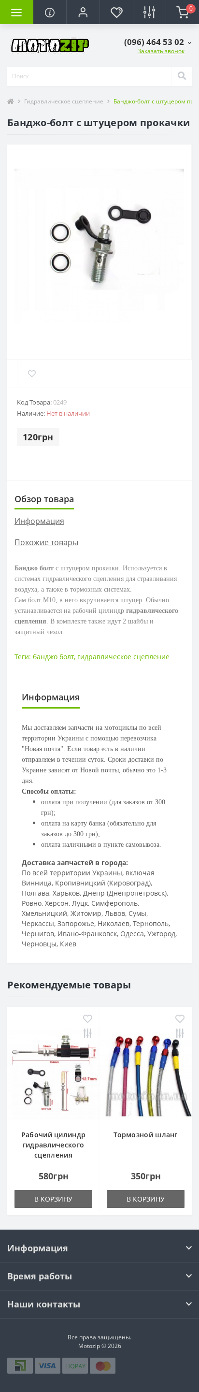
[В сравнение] (87, 1034)
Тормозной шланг (146, 1134)
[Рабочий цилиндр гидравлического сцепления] (53, 1072)
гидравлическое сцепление (123, 656)
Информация (39, 521)
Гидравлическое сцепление (63, 101)
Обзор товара (44, 499)
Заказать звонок (161, 51)
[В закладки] (87, 1019)
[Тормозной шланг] (146, 1072)
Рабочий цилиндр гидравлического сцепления (53, 1145)
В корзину (53, 1199)
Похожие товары (46, 542)
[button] (83, 12)
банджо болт (53, 656)
